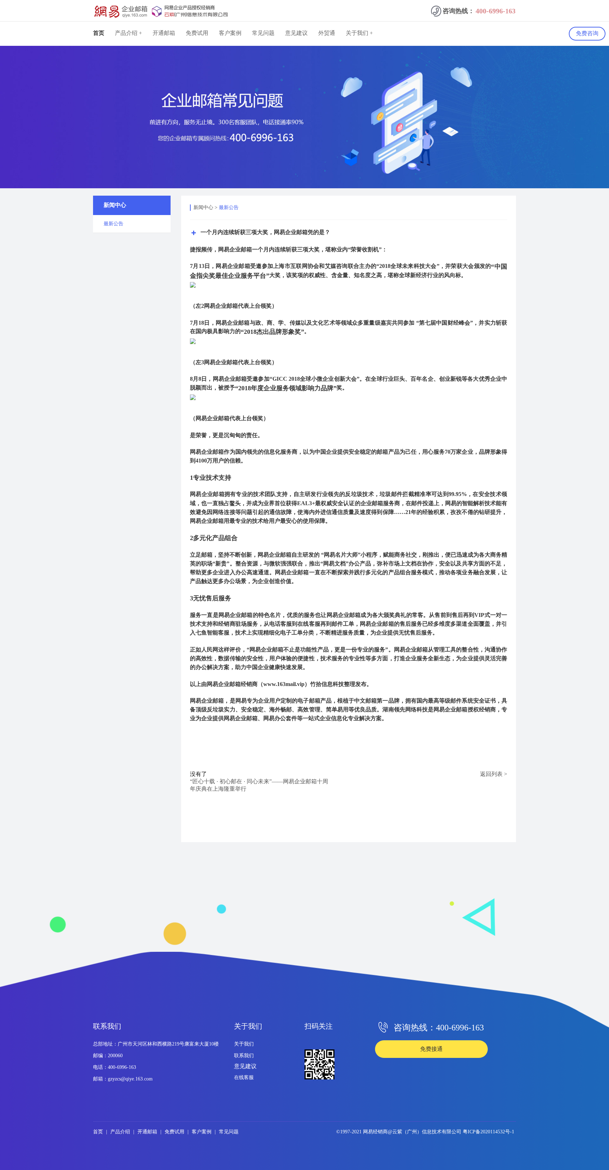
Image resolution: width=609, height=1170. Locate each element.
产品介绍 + (128, 33)
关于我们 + (359, 33)
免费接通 (431, 1049)
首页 (98, 33)
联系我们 (244, 1055)
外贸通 (326, 33)
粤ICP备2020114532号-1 (488, 1131)
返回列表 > (493, 774)
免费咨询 (587, 33)
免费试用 (197, 33)
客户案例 (230, 33)
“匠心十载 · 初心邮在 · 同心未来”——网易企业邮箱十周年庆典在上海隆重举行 (259, 785)
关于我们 (244, 1044)
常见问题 (263, 33)
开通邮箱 (164, 33)
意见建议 (296, 33)
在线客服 (244, 1077)
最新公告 (229, 207)
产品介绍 (120, 1131)
